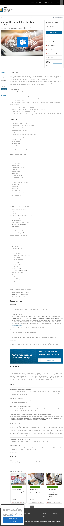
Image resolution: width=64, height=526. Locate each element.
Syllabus (3, 75)
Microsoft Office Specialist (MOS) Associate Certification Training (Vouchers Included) (53, 492)
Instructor (3, 80)
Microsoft (14, 17)
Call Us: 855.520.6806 (57, 17)
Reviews (3, 86)
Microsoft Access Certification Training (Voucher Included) (18, 490)
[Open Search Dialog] (61, 2)
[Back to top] (32, 511)
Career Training (27, 513)
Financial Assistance (47, 514)
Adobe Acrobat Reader (17, 325)
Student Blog (54, 513)
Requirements (4, 77)
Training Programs (7, 17)
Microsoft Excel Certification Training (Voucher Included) (35, 490)
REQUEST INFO (57, 62)
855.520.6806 (3, 95)
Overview (3, 72)
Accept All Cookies (13, 518)
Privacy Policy (41, 522)
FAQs (2, 83)
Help (44, 516)
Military (44, 513)
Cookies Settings (12, 521)
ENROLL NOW (53, 33)
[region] (12, 514)
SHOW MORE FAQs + (14, 452)
